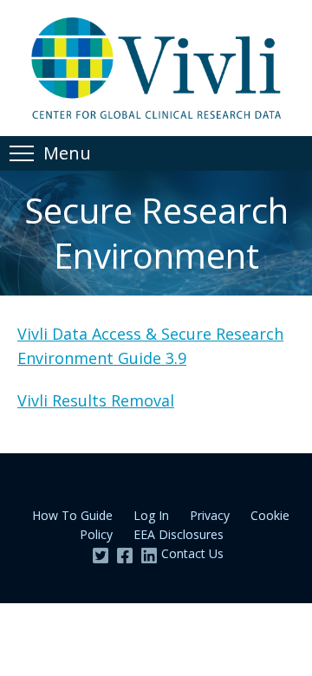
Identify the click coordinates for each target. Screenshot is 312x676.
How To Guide (72, 515)
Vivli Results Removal (95, 400)
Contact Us (192, 553)
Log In (151, 515)
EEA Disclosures (178, 534)
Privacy (210, 515)
